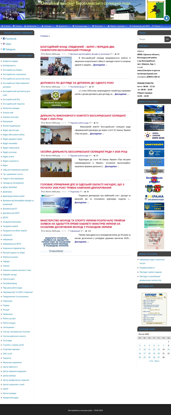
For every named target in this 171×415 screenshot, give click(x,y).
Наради (6, 261)
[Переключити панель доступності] (167, 18)
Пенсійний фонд (77, 87)
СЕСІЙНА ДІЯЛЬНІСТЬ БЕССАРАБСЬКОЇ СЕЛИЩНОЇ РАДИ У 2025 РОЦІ (83, 151)
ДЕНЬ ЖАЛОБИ (10, 187)
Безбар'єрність (9, 65)
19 (154, 353)
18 (149, 353)
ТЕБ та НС (7, 354)
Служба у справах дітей (13, 345)
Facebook (10, 38)
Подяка (6, 305)
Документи (63, 26)
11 (149, 349)
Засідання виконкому (12, 222)
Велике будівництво (11, 126)
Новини (19, 26)
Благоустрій (8, 113)
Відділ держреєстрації (12, 139)
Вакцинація (8, 121)
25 (149, 357)
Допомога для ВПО (11, 213)
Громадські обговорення (13, 183)
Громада (47, 26)
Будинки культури (10, 117)
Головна (7, 26)
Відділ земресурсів (11, 148)
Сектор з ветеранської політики (16, 332)
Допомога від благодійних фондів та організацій (90, 54)
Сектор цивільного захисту (14, 336)
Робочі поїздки (9, 323)
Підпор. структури (117, 26)
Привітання (8, 314)
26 (154, 357)
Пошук (157, 26)
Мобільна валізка (10, 257)
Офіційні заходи (10, 274)
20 (159, 353)
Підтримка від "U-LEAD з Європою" (18, 292)
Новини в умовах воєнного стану (17, 270)
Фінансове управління (12, 362)
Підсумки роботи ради (79, 123)
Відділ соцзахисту (11, 161)
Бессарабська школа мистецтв (16, 79)
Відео (5, 165)
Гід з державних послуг (13, 174)
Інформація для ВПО (141, 26)
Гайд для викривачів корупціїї (15, 170)
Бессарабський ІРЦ (11, 99)
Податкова (74, 192)
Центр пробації (9, 376)
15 (168, 349)
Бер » (157, 361)
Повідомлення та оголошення (15, 296)
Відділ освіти (8, 156)
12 (154, 349)
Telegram (10, 49)
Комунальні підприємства (14, 248)
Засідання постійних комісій (15, 231)
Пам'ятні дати (9, 279)
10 (145, 349)
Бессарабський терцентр (14, 104)
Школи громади (9, 393)
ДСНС (5, 217)
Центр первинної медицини (14, 371)
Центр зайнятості (10, 367)
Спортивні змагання (11, 349)
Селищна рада (81, 26)
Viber (8, 44)
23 (140, 357)
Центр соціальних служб (13, 384)
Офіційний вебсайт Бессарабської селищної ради (85, 3)
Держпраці (7, 192)
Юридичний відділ (11, 398)
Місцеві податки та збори (14, 253)
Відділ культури (10, 152)
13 (159, 349)
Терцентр (7, 358)
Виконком (99, 26)
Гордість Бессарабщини (13, 178)
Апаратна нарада (10, 61)
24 (145, 357)
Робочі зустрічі (9, 318)
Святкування (8, 327)
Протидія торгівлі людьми (151, 272)
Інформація (75, 231)
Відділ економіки (10, 143)
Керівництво (32, 26)
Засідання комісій (10, 226)
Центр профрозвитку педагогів (16, 380)
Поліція (6, 310)
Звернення (7, 235)
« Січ (151, 361)
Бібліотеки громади (11, 108)
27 (159, 357)
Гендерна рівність (147, 268)
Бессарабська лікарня (12, 70)
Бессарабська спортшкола (14, 74)
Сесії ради (7, 340)
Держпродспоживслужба (13, 196)
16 (140, 353)
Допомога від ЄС (10, 209)
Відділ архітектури (11, 130)
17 (145, 353)
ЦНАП (5, 389)
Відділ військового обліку (14, 134)
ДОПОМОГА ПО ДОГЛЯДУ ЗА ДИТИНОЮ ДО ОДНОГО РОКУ (77, 82)
